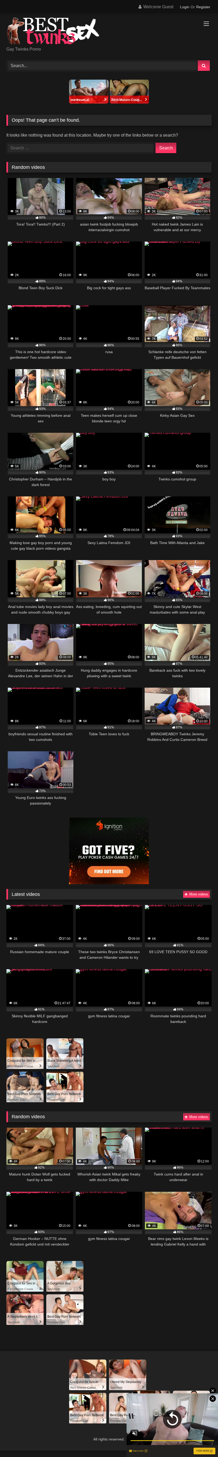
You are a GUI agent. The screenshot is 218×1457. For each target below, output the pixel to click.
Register (203, 7)
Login (184, 7)
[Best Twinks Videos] (109, 32)
